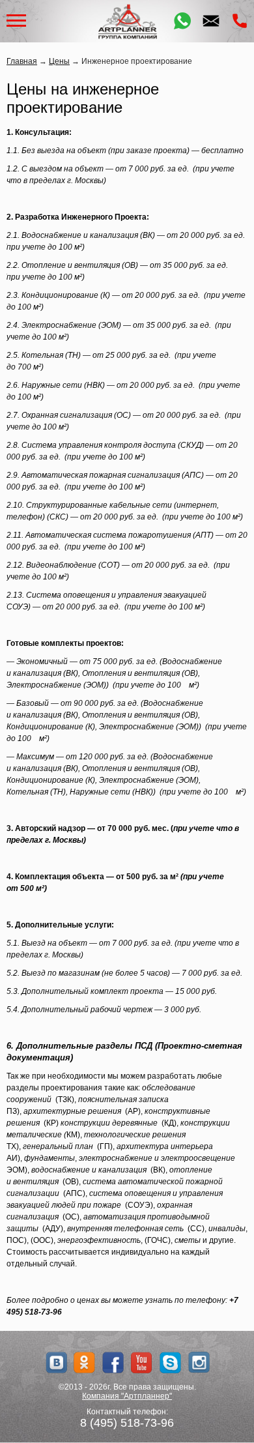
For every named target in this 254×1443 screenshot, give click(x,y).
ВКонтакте (55, 1362)
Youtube (141, 1362)
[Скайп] (170, 1362)
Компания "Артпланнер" (127, 1396)
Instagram (199, 1362)
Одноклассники (84, 1362)
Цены (59, 61)
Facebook (113, 1362)
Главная (22, 61)
